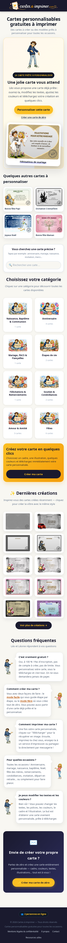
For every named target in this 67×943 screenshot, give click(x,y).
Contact (55, 931)
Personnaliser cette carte (33, 109)
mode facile (13, 697)
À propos (45, 931)
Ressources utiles (33, 937)
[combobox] (33, 265)
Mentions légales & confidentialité (23, 931)
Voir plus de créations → (33, 625)
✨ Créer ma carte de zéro (33, 882)
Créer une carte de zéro (33, 117)
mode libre (26, 701)
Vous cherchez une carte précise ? (33, 249)
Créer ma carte (33, 474)
